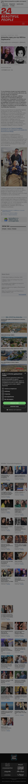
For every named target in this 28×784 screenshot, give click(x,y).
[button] (14, 410)
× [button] (25, 373)
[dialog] (14, 392)
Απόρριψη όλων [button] (14, 406)
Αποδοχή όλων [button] (14, 403)
